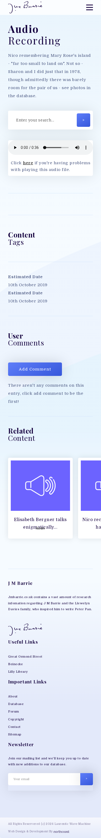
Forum (13, 711)
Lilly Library (18, 671)
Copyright (16, 719)
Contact (14, 727)
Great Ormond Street (25, 656)
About (13, 696)
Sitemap (15, 734)
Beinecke (15, 664)
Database (16, 704)
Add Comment (35, 369)
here (28, 162)
